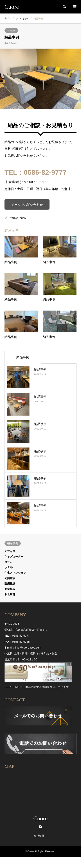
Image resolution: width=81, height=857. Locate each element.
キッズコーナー (13, 556)
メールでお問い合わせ (27, 204)
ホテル (11, 30)
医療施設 (9, 583)
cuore (23, 218)
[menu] (74, 6)
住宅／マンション (15, 572)
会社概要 (39, 835)
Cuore (40, 818)
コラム (8, 562)
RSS (40, 826)
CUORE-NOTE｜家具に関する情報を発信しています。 (37, 687)
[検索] (64, 6)
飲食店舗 (9, 594)
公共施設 (9, 578)
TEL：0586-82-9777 (35, 172)
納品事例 (22, 357)
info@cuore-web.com (28, 647)
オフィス (9, 551)
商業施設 (9, 589)
